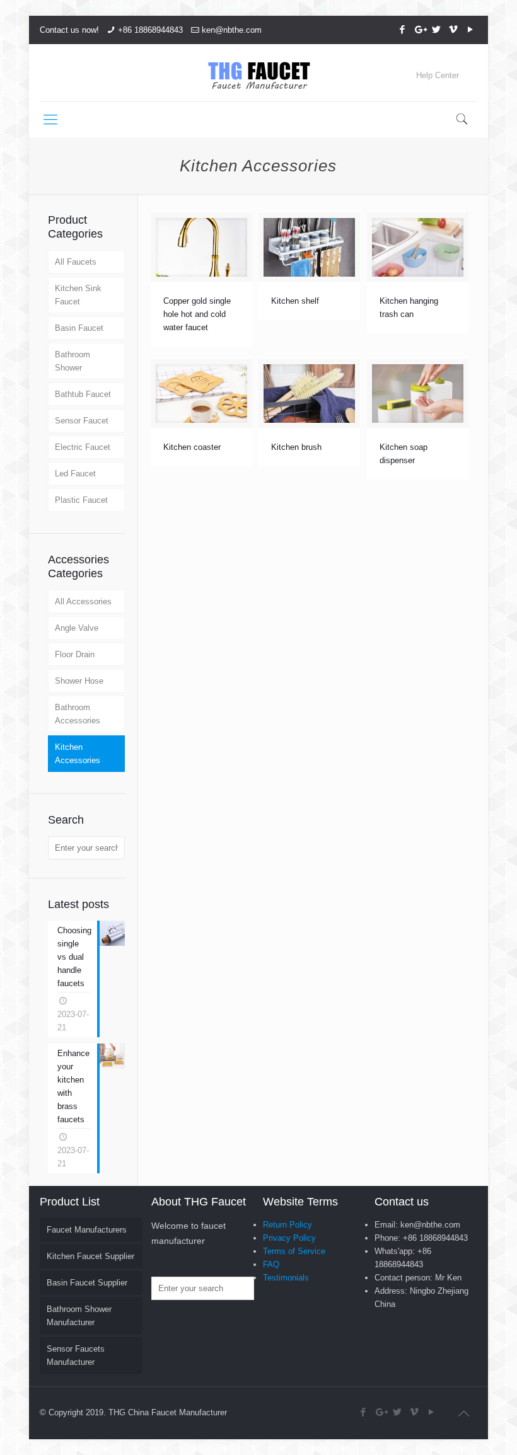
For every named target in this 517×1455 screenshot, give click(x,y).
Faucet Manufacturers (87, 1229)
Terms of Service (294, 1251)
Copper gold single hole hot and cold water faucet (197, 314)
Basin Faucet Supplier (87, 1282)
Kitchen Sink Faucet (78, 295)
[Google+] (419, 29)
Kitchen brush (296, 447)
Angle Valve (76, 628)
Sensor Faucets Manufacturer (76, 1355)
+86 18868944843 (150, 30)
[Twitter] (436, 29)
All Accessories (83, 601)
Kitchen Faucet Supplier (90, 1256)
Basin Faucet (79, 328)
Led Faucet (75, 473)
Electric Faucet (82, 447)
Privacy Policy (289, 1238)
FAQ (271, 1264)
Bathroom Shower (72, 361)
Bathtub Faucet (83, 394)
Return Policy (287, 1224)
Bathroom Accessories (77, 714)
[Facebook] (402, 29)
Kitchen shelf (295, 301)
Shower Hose (79, 681)
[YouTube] (470, 29)
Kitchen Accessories (77, 753)
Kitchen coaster (192, 447)
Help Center (437, 75)
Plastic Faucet (81, 500)
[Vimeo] (453, 29)
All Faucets (75, 262)
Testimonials (286, 1277)
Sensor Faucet (81, 420)
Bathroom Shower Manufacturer (79, 1315)
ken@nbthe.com (232, 30)
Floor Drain (75, 654)
